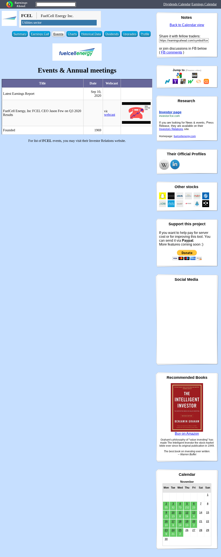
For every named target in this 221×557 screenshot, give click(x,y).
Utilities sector (31, 22)
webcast (109, 114)
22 (207, 521)
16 (166, 521)
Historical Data (91, 33)
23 (166, 530)
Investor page (170, 112)
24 (173, 530)
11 (180, 512)
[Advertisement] (77, 176)
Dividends (112, 33)
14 (200, 512)
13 (193, 512)
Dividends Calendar (177, 4)
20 (193, 521)
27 (193, 530)
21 (200, 521)
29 (207, 530)
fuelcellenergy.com (185, 136)
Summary (20, 33)
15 (207, 512)
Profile (145, 33)
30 (166, 539)
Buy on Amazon (187, 433)
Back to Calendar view (187, 25)
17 (173, 521)
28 (200, 530)
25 (180, 530)
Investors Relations (171, 129)
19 (186, 521)
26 (186, 530)
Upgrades (129, 33)
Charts (72, 33)
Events (58, 33)
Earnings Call (40, 33)
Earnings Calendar (204, 4)
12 (186, 512)
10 (173, 512)
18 (180, 521)
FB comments (171, 52)
